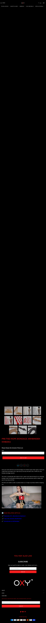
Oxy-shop (24, 616)
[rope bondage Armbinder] (21, 509)
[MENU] (0, 3)
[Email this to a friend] (27, 465)
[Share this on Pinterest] (24, 465)
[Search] (39, 3)
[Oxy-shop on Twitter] (21, 612)
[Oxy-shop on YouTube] (23, 612)
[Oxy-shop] (23, 3)
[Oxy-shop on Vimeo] (25, 612)
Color (3, 450)
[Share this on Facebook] (21, 465)
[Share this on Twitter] (18, 465)
